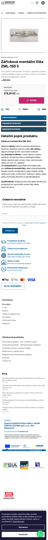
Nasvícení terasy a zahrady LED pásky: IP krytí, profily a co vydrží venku (22, 394)
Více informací (18, 522)
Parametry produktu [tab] (11, 123)
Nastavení (23, 527)
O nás (4, 308)
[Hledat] (32, 3)
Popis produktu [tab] (9, 118)
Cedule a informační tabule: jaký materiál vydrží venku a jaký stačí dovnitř (23, 386)
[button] (40, 533)
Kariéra (5, 311)
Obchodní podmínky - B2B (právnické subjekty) (21, 345)
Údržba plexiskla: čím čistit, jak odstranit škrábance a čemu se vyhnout (23, 401)
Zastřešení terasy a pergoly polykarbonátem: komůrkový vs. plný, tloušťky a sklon (23, 379)
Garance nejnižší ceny (11, 314)
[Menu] (43, 3)
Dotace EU (6, 361)
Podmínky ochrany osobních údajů (16, 348)
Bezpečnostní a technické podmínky (17, 355)
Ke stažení (6, 317)
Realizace (6, 323)
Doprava (5, 358)
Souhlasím (23, 534)
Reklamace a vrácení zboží (13, 351)
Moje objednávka (12, 286)
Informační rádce (9, 320)
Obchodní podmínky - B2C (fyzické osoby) (19, 342)
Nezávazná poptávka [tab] (11, 129)
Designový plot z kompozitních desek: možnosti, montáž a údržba (23, 408)
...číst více (5, 80)
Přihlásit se (10, 231)
